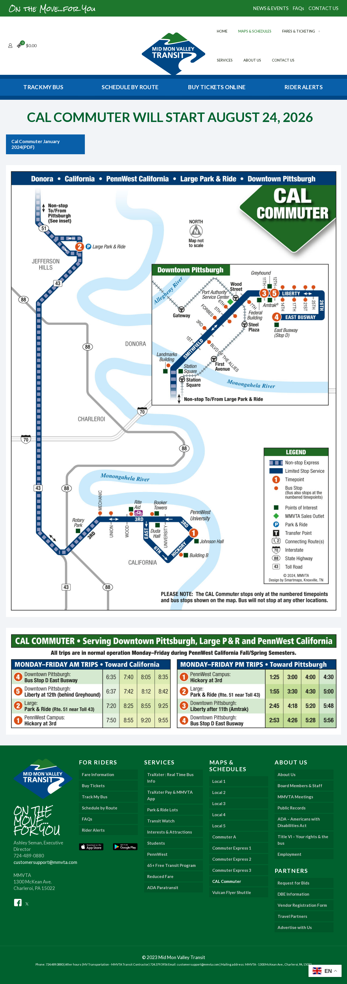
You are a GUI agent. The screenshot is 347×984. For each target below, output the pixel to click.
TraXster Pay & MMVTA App (170, 795)
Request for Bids (293, 882)
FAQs (298, 8)
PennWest (157, 854)
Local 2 (219, 792)
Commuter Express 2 (231, 859)
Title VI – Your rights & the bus (303, 839)
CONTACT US (323, 8)
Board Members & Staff (300, 785)
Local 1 (219, 781)
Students (156, 843)
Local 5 (219, 825)
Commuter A (224, 836)
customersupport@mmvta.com (45, 862)
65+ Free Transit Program (171, 865)
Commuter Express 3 (231, 870)
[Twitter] (26, 902)
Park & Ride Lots (162, 809)
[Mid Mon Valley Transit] (173, 54)
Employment (289, 854)
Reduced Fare (160, 876)
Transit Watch (161, 820)
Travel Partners (292, 916)
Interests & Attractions (169, 831)
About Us (286, 774)
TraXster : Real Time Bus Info (170, 777)
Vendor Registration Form (302, 905)
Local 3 (219, 803)
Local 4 (219, 814)
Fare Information (98, 774)
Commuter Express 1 (231, 847)
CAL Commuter (226, 881)
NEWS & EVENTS (270, 8)
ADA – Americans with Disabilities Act (299, 822)
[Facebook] (18, 902)
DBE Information (293, 894)
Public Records (292, 807)
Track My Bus (94, 796)
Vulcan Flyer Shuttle (231, 892)
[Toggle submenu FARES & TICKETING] (319, 31)
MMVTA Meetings (295, 796)
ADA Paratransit (162, 887)
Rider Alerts (93, 830)
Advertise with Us (295, 927)
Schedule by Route (99, 807)
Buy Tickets (93, 785)
